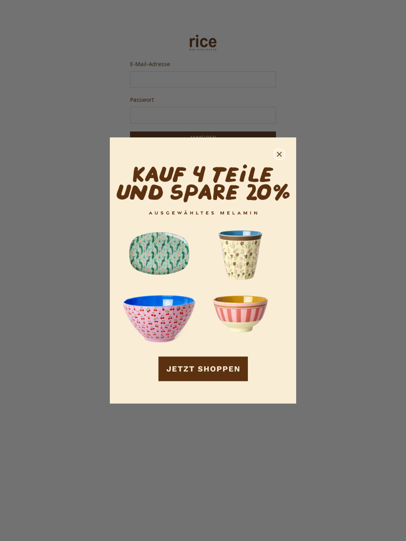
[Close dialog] (279, 154)
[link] (203, 270)
